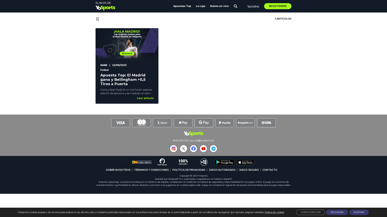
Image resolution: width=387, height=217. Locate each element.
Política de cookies (274, 212)
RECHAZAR (337, 212)
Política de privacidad (188, 169)
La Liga (200, 6)
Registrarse (278, 6)
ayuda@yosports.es (202, 140)
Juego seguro (249, 169)
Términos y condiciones (151, 169)
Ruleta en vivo (219, 6)
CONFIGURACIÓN (310, 212)
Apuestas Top (182, 6)
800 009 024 (181, 140)
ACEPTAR (359, 212)
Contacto (269, 169)
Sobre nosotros (118, 169)
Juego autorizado (222, 169)
